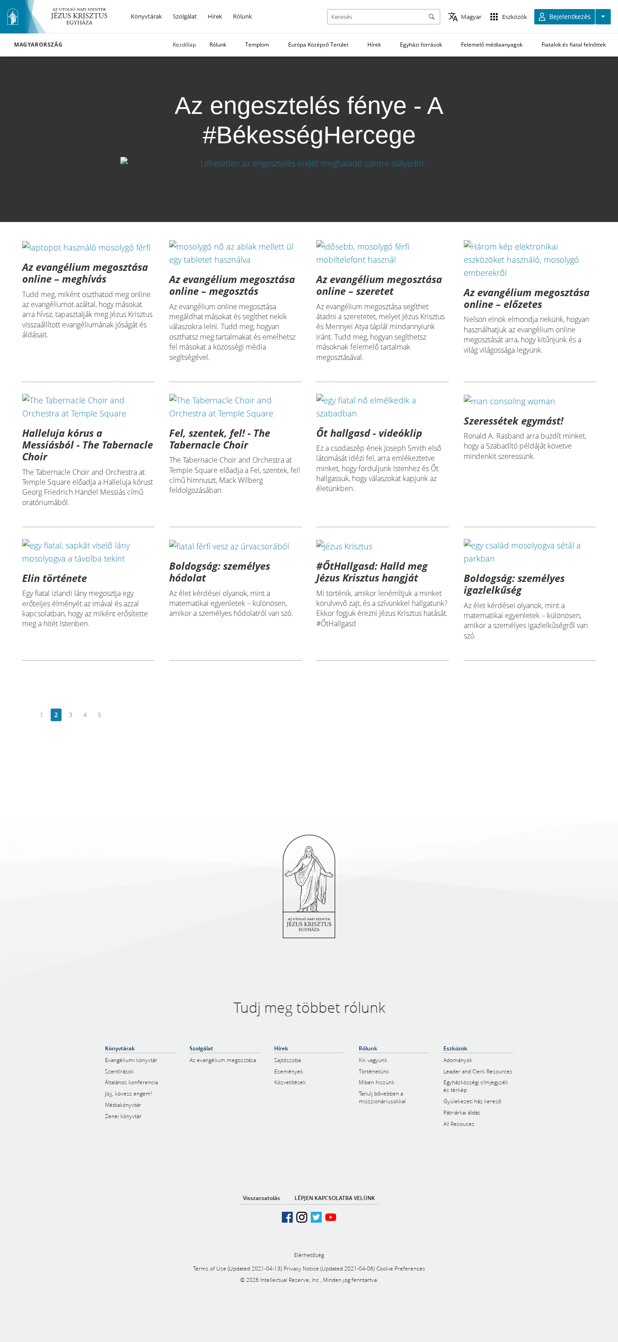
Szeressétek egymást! (513, 420)
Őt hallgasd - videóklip (369, 432)
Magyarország (38, 45)
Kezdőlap (184, 44)
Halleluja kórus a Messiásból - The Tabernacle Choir (87, 444)
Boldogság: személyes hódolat (219, 571)
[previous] (27, 715)
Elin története (54, 578)
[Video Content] (309, 163)
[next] (114, 715)
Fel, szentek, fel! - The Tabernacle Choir (219, 438)
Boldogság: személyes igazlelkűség (514, 583)
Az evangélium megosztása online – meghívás (85, 272)
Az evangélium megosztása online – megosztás (232, 285)
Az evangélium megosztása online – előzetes (526, 298)
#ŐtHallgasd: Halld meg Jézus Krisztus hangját (372, 571)
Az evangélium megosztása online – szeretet (379, 285)
